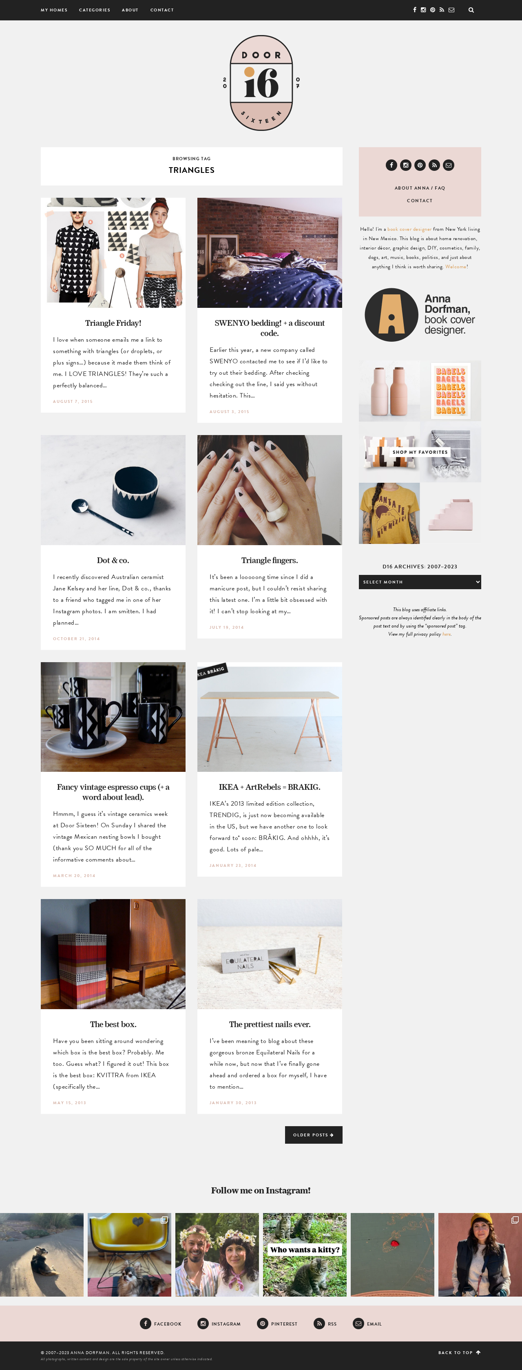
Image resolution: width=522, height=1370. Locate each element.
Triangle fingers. (269, 560)
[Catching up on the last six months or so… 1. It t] (480, 1255)
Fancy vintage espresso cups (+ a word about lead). (113, 792)
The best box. (113, 1024)
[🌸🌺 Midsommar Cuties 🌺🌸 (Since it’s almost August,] (217, 1255)
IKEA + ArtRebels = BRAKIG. (270, 787)
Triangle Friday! (113, 323)
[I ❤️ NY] (392, 1255)
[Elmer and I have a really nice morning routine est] (42, 1255)
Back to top (456, 1353)
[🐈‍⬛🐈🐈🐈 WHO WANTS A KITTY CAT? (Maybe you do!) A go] (305, 1255)
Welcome (456, 267)
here (446, 634)
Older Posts (311, 1135)
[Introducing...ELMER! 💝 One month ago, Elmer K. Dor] (129, 1255)
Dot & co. (113, 560)
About (130, 10)
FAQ (440, 188)
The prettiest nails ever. (270, 1024)
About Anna (412, 188)
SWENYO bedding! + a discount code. (270, 328)
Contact (162, 10)
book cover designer (409, 229)
